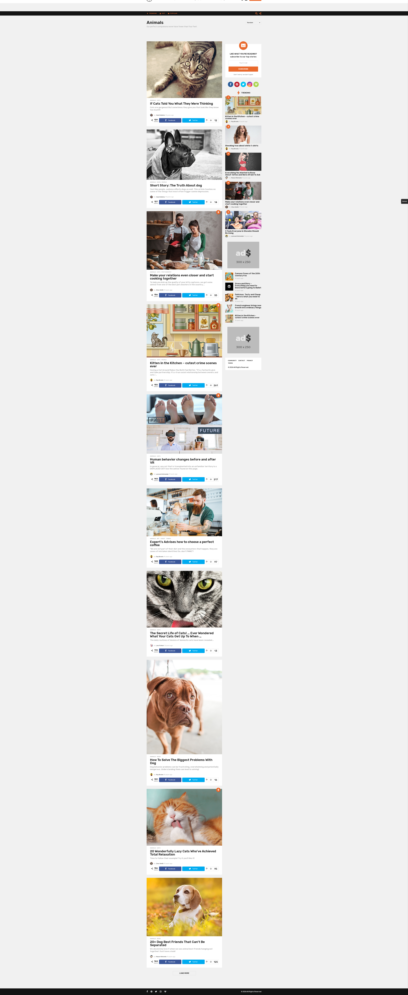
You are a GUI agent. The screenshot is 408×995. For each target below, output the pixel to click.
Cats (158, 100)
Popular (173, 13)
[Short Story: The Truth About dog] (184, 154)
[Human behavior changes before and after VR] (184, 424)
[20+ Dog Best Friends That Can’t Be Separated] (184, 907)
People (164, 182)
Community (232, 360)
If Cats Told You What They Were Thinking (181, 104)
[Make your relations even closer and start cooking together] (184, 240)
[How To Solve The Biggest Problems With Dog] (184, 707)
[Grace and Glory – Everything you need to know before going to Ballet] (229, 287)
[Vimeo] (256, 84)
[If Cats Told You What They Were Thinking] (184, 69)
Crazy (163, 538)
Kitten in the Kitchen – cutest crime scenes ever (183, 364)
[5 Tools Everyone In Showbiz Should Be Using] (243, 220)
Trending (153, 13)
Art (158, 538)
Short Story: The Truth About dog (176, 185)
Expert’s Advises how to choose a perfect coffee (182, 543)
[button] (256, 13)
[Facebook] (230, 84)
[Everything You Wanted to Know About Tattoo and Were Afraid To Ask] (243, 162)
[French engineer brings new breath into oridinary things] (229, 308)
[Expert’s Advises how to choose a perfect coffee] (184, 512)
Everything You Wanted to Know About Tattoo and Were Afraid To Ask (242, 174)
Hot (163, 13)
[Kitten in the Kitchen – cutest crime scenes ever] (184, 330)
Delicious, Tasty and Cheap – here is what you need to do (248, 296)
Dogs (159, 182)
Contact (241, 360)
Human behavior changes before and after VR (183, 461)
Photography (166, 272)
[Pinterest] (237, 84)
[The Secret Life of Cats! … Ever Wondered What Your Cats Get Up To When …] (184, 599)
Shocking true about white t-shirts (241, 145)
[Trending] (218, 212)
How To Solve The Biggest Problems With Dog (181, 761)
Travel (168, 538)
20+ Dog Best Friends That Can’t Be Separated (177, 943)
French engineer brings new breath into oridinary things (248, 306)
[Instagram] (249, 84)
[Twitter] (243, 84)
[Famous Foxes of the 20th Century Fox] (229, 276)
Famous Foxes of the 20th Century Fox (247, 274)
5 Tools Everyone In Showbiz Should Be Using (242, 232)
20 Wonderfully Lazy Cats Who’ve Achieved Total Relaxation (183, 852)
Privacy (250, 360)
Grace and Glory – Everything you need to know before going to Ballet (248, 285)
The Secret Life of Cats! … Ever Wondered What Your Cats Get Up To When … (182, 634)
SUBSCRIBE (243, 69)
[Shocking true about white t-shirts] (243, 135)
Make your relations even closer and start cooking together (182, 276)
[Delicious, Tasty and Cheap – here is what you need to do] (229, 298)
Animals (153, 100)
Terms (230, 363)
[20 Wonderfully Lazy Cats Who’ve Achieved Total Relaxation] (184, 817)
